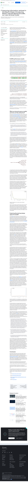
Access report (13, 0)
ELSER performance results (4, 29)
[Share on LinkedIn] (2, 39)
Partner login (11, 457)
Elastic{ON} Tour (21, 464)
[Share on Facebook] (4, 39)
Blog (2, 458)
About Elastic (3, 456)
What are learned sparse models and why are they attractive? (4, 31)
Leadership (3, 457)
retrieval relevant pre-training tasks (17, 51)
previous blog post (13, 30)
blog (12, 216)
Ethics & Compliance (12, 467)
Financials (20, 458)
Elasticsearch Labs (6, 4)
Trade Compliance (12, 466)
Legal (10, 463)
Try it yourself (11, 438)
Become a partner (12, 459)
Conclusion (2, 35)
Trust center (11, 464)
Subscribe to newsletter (19, 438)
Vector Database (18, 400)
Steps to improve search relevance (16, 373)
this (17, 144)
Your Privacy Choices (8, 479)
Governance (20, 457)
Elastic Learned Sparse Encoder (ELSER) (20, 61)
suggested (19, 117)
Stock (20, 459)
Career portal (3, 464)
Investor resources (21, 456)
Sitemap (3, 473)
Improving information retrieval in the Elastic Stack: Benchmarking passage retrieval (14, 387)
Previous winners (21, 463)
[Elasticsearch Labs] (1, 5)
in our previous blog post (16, 114)
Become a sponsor (21, 465)
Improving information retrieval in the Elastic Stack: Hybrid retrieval (23, 386)
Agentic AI (23, 413)
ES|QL (16, 413)
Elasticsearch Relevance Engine (14, 356)
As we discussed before (13, 64)
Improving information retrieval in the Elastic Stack (7, 24)
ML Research (22, 400)
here (10, 85)
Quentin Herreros (16, 21)
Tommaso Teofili (22, 405)
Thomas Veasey (11, 21)
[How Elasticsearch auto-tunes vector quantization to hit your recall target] (18, 421)
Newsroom (3, 459)
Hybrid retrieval (14, 379)
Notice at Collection (4, 479)
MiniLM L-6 (20, 276)
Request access (12, 458)
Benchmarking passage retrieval (16, 375)
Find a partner (11, 456)
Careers (3, 463)
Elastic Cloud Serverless (19, 401)
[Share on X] (1, 39)
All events (20, 466)
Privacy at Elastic (12, 465)
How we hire (3, 465)
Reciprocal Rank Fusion (13, 104)
